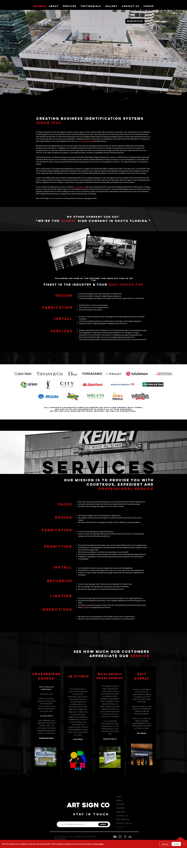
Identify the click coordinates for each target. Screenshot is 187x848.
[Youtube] (115, 837)
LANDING (121, 827)
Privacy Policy (98, 844)
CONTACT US (122, 816)
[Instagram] (120, 837)
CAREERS (121, 808)
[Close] (183, 844)
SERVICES (121, 812)
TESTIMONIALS (123, 819)
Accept (176, 844)
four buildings (79, 187)
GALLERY (121, 804)
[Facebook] (125, 837)
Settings (165, 844)
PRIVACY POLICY (124, 823)
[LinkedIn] (130, 837)
